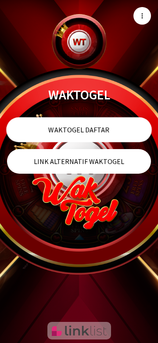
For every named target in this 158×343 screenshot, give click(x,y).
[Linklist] (79, 330)
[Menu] (142, 16)
